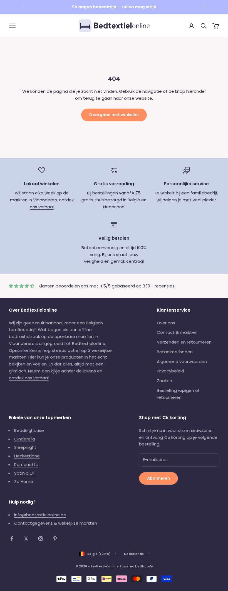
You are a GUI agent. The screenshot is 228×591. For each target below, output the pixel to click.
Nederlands (134, 554)
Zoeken (164, 381)
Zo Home (23, 481)
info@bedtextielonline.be (40, 515)
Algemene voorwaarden (182, 361)
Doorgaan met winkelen (114, 114)
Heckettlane (27, 456)
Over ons (166, 323)
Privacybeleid (170, 371)
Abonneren (158, 478)
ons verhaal (42, 207)
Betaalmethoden (175, 352)
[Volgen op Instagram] (40, 538)
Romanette (26, 464)
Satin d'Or (24, 473)
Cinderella (24, 439)
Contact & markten (177, 332)
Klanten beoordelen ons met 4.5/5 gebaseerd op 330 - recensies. (107, 286)
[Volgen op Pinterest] (55, 538)
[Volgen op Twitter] (26, 538)
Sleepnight (25, 447)
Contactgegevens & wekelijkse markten (55, 523)
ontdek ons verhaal (29, 378)
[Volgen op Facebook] (11, 538)
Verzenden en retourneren (184, 342)
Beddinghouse (29, 430)
